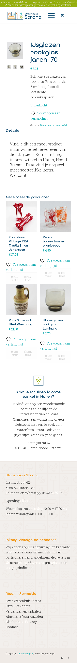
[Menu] (49, 15)
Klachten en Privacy (21, 622)
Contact (12, 627)
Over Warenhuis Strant (23, 601)
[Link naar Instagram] (62, 658)
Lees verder (15, 278)
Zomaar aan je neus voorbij (53, 125)
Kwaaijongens (26, 653)
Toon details (28, 278)
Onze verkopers (18, 606)
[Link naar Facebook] (68, 658)
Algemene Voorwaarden (24, 616)
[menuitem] (50, 15)
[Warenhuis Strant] (32, 15)
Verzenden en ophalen (23, 611)
